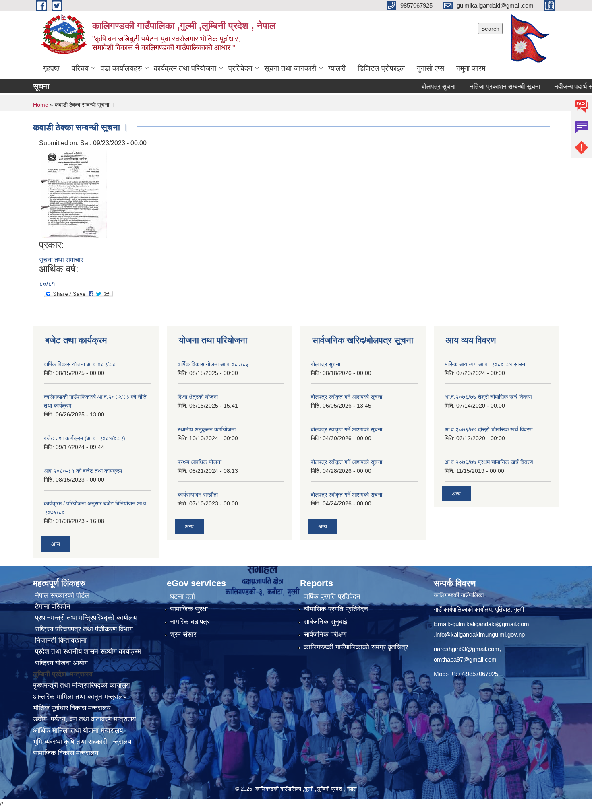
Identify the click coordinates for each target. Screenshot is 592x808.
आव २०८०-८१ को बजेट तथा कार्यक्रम (83, 471)
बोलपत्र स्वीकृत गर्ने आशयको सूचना (346, 397)
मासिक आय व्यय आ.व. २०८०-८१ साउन (485, 364)
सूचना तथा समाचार (61, 259)
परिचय (80, 68)
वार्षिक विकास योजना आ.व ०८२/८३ (79, 364)
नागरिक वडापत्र (190, 622)
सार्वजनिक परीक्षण (325, 634)
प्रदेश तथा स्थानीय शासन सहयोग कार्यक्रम (87, 651)
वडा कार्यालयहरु (121, 68)
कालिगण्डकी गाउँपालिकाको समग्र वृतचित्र (356, 647)
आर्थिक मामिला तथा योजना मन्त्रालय (78, 730)
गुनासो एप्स (430, 68)
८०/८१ (47, 283)
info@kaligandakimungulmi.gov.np (480, 634)
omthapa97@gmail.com (465, 659)
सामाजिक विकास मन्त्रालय (65, 753)
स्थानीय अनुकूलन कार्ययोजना (207, 429)
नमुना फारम (470, 68)
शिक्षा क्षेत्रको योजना (198, 397)
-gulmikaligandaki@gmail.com (489, 623)
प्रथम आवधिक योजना (199, 462)
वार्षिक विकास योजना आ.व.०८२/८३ (213, 364)
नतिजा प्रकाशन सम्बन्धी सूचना (489, 86)
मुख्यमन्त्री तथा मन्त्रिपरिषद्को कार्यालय (81, 685)
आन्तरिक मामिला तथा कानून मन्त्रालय (79, 697)
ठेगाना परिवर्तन (51, 606)
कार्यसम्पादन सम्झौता (198, 494)
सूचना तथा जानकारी (290, 68)
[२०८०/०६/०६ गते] (74, 193)
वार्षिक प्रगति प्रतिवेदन (332, 596)
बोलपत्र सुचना (423, 86)
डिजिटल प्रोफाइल (381, 68)
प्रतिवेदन (240, 68)
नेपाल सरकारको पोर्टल (61, 595)
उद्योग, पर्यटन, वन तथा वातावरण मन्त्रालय (84, 719)
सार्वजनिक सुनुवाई (325, 622)
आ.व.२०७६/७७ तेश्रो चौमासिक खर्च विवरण (488, 397)
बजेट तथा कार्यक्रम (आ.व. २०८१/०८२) (84, 438)
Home (40, 104)
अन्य (55, 544)
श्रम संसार (183, 634)
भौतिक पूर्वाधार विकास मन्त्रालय (71, 708)
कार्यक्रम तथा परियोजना (185, 68)
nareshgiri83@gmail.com (466, 648)
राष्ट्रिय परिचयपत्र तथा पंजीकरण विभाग (83, 629)
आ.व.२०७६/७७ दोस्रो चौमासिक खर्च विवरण (489, 429)
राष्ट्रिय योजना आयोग (60, 663)
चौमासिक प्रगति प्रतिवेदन (336, 609)
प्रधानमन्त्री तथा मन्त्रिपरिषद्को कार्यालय (85, 618)
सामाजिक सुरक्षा (189, 609)
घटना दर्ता (182, 596)
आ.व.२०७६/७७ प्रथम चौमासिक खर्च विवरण (489, 462)
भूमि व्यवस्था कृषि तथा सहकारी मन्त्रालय (82, 742)
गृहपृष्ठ (51, 68)
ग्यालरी (337, 68)
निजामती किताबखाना (60, 640)
